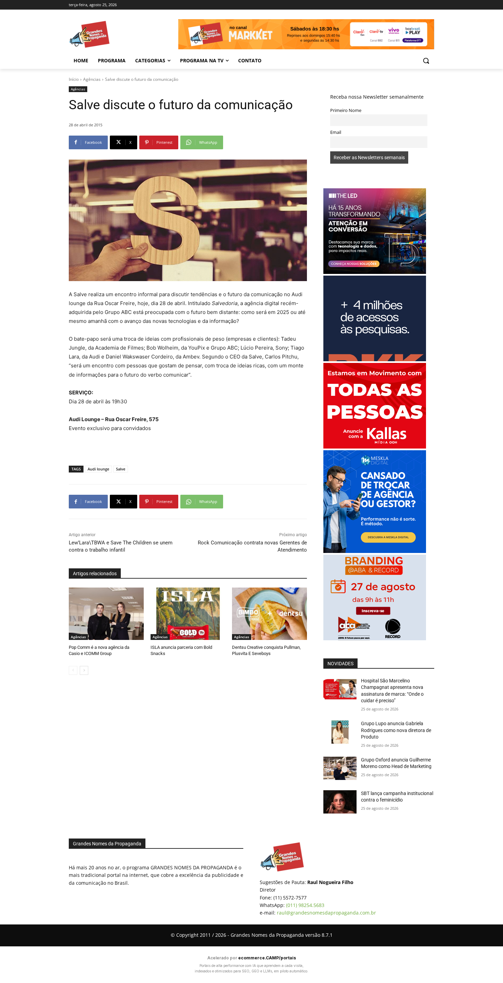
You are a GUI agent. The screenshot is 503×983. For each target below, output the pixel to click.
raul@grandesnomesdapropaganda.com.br (326, 912)
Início (74, 79)
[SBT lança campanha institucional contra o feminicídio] (340, 802)
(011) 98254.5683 (305, 905)
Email (335, 132)
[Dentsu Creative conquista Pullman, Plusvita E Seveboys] (269, 614)
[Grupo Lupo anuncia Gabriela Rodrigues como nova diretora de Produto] (340, 732)
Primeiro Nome (345, 110)
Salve (120, 468)
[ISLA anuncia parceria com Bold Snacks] (188, 614)
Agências (92, 79)
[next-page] (84, 670)
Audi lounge (98, 468)
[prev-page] (73, 670)
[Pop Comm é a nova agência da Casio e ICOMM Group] (106, 614)
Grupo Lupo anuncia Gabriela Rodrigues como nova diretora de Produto (396, 730)
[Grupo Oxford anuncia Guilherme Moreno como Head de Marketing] (340, 768)
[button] (426, 60)
